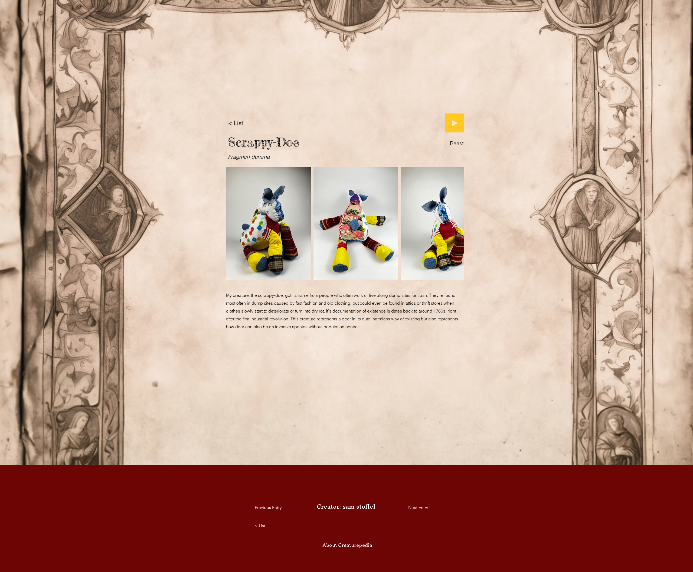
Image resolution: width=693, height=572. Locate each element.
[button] (347, 545)
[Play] (454, 122)
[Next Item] (454, 223)
